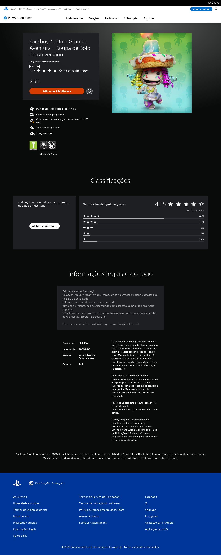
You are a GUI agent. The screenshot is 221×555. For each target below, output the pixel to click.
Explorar (149, 18)
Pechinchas (112, 18)
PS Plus (40, 9)
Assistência (81, 9)
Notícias (67, 9)
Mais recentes (74, 18)
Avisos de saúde (120, 406)
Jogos (29, 9)
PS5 (20, 9)
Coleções (93, 18)
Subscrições (131, 18)
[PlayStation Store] (18, 17)
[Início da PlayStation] (6, 9)
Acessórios (53, 9)
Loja (13, 9)
